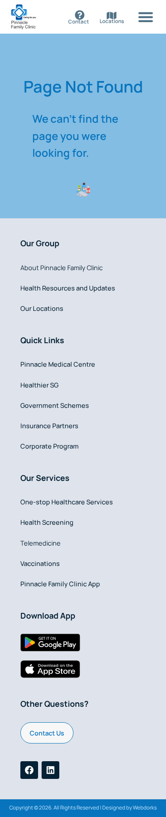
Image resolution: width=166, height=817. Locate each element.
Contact (78, 21)
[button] (146, 17)
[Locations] (111, 15)
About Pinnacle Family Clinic (61, 267)
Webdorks (145, 807)
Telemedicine (40, 542)
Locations (112, 21)
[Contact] (80, 15)
